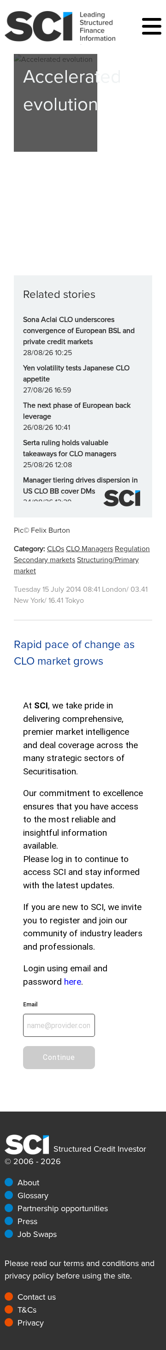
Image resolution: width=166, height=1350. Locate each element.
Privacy (31, 1323)
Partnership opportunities (63, 1208)
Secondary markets (44, 560)
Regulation (132, 548)
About (28, 1183)
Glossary (33, 1195)
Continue (59, 1057)
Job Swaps (37, 1234)
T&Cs (27, 1310)
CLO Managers (89, 548)
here (72, 981)
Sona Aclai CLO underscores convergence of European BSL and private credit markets (79, 330)
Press (27, 1221)
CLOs (55, 548)
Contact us (37, 1297)
